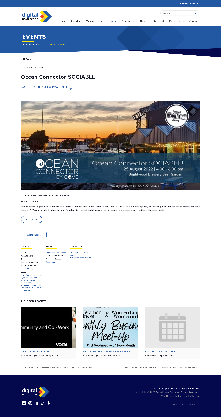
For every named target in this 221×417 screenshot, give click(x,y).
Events (112, 21)
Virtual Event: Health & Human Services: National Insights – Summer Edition (57, 367)
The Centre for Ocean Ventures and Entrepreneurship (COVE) (80, 255)
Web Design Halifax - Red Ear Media (179, 396)
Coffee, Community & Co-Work (36, 351)
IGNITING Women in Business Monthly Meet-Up (106, 351)
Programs (126, 21)
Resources (175, 21)
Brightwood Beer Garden (56, 252)
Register (32, 219)
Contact (194, 21)
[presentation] (48, 327)
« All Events (26, 59)
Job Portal (158, 21)
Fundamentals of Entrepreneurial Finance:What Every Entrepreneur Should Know (161, 367)
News (143, 21)
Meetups (30, 269)
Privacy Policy (177, 404)
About (74, 21)
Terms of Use (191, 404)
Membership (93, 21)
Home (62, 21)
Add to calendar (34, 234)
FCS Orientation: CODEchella (160, 351)
